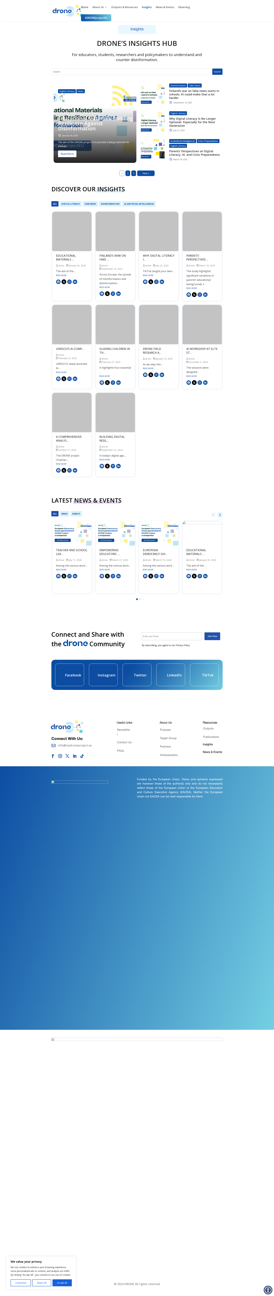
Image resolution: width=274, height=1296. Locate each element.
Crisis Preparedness (208, 141)
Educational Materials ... (66, 257)
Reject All (41, 1282)
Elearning (184, 7)
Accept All (62, 1282)
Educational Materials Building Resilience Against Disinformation (95, 123)
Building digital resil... (112, 438)
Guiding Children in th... (114, 350)
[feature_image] (71, 231)
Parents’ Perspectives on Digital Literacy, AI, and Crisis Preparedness (194, 153)
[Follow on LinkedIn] (74, 756)
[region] (41, 1273)
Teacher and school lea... (71, 552)
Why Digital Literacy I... (158, 257)
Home (84, 7)
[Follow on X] (67, 756)
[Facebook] (58, 281)
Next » (146, 173)
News (81, 91)
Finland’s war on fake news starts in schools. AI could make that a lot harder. (194, 94)
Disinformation (178, 85)
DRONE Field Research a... (152, 350)
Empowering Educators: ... (109, 552)
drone (61, 265)
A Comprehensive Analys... (69, 438)
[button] (137, 599)
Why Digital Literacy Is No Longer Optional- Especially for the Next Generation (192, 122)
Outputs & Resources (124, 7)
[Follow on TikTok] (82, 756)
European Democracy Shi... (155, 552)
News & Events (165, 7)
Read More (67, 154)
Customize (20, 1282)
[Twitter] (63, 281)
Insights (147, 7)
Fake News (194, 85)
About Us (98, 7)
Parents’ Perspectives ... (197, 257)
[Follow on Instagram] (60, 756)
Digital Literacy (67, 91)
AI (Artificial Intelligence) (182, 141)
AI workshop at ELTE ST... (202, 350)
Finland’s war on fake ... (112, 257)
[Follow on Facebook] (53, 756)
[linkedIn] (74, 281)
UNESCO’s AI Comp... (70, 349)
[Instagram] (69, 281)
